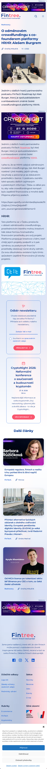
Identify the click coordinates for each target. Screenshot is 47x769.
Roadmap (25, 147)
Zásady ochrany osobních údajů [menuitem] (7, 685)
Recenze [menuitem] (29, 684)
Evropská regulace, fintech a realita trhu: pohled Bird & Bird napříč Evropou (23, 472)
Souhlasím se (24, 339)
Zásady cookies (11, 765)
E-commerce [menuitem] (6, 711)
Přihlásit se (22, 348)
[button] (43, 726)
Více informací (22, 417)
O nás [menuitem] (28, 698)
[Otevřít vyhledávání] (36, 16)
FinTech (8, 480)
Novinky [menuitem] (29, 680)
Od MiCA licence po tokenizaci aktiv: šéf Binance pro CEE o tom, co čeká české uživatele (23, 581)
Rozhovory (5, 25)
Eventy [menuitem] (29, 693)
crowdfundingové (10, 158)
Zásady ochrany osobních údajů (29, 765)
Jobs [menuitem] (28, 689)
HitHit (34, 158)
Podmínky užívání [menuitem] (8, 691)
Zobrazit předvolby (24, 760)
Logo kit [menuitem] (4, 680)
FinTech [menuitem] (4, 716)
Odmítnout (23, 754)
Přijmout (23, 748)
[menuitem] (14, 660)
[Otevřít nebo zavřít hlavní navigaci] (43, 16)
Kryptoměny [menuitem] (6, 720)
